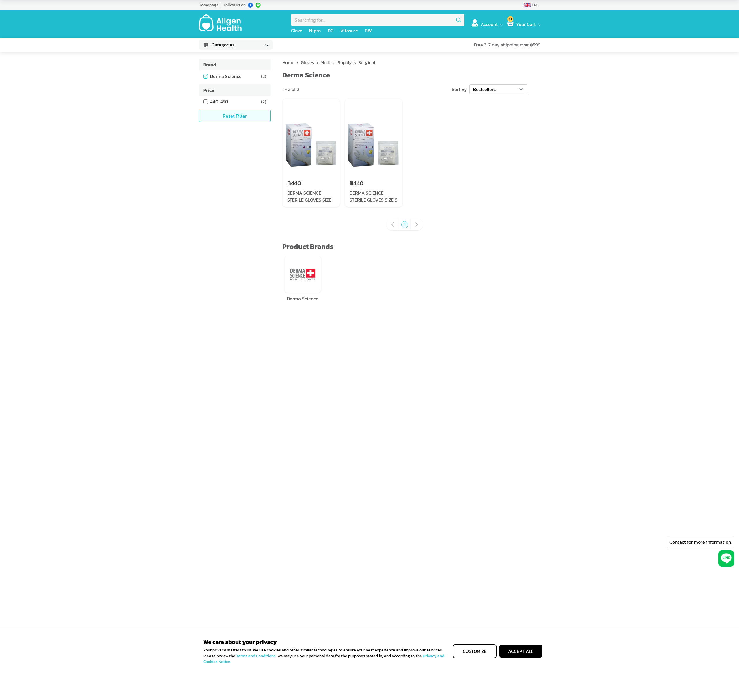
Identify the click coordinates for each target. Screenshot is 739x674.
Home (288, 62)
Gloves (307, 62)
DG (330, 30)
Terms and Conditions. (256, 656)
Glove (296, 30)
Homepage (209, 5)
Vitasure (349, 30)
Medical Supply (336, 62)
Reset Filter (235, 115)
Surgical (366, 62)
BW (368, 30)
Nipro (315, 30)
